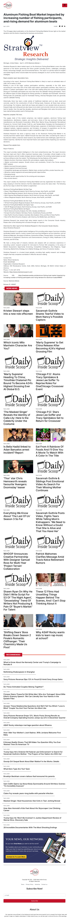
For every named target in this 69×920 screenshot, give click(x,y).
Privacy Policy (29, 884)
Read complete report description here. (16, 78)
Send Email (11, 262)
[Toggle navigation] (64, 5)
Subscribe (34, 901)
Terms (22, 884)
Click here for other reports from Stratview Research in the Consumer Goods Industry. (31, 226)
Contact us (44, 884)
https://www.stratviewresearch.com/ (20, 272)
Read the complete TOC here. (13, 114)
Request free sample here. (12, 145)
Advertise (37, 884)
